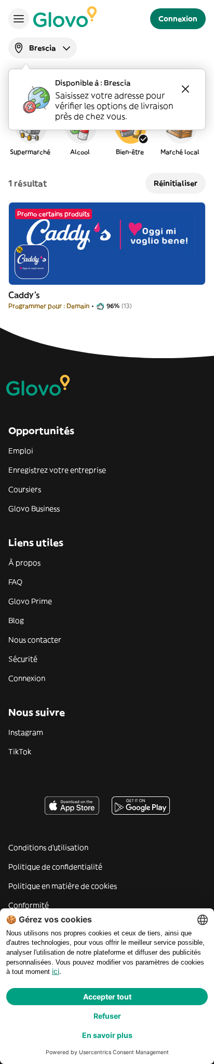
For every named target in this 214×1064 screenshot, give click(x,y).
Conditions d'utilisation (48, 847)
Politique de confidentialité (55, 866)
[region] (107, 132)
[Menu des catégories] (18, 18)
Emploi (20, 450)
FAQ (15, 582)
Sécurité (22, 659)
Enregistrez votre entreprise (57, 470)
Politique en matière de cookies (62, 886)
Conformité (28, 905)
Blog (16, 620)
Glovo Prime (30, 601)
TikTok (19, 751)
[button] (30, 132)
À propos (24, 562)
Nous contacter (34, 639)
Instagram (25, 732)
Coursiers (24, 489)
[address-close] (185, 89)
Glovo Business (34, 508)
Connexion (26, 678)
